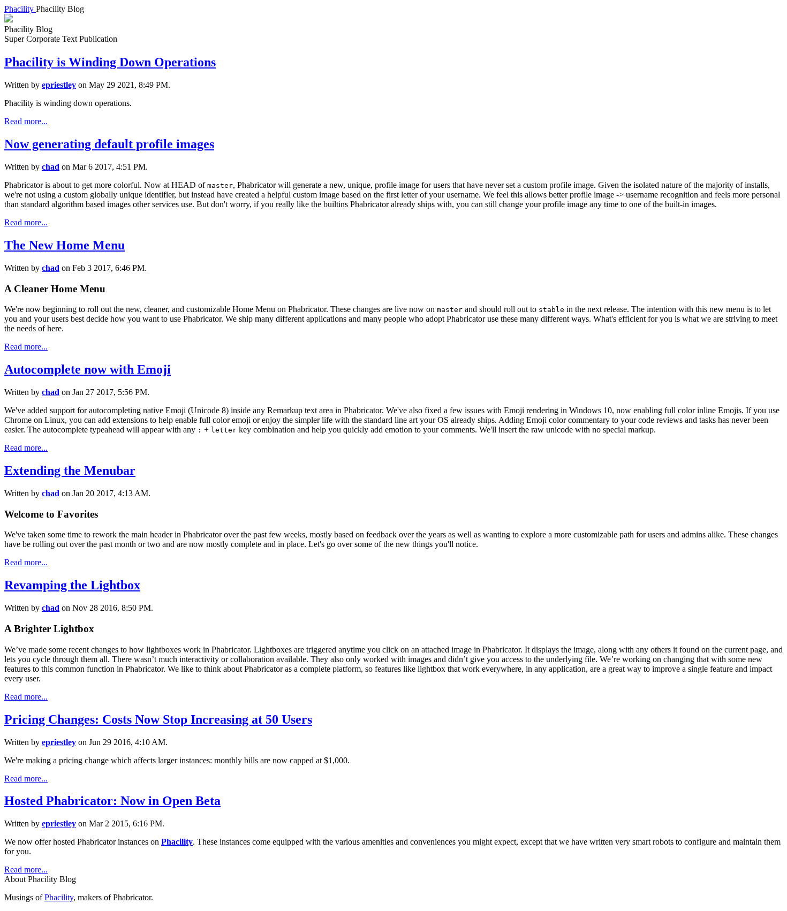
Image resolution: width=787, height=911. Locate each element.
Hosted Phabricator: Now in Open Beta (112, 801)
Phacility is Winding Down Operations (110, 62)
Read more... (26, 121)
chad (50, 166)
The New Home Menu (64, 245)
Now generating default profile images (109, 144)
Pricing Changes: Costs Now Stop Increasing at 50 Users (158, 719)
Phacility (177, 841)
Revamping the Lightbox (72, 585)
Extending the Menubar (69, 470)
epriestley (59, 84)
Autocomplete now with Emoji (87, 369)
